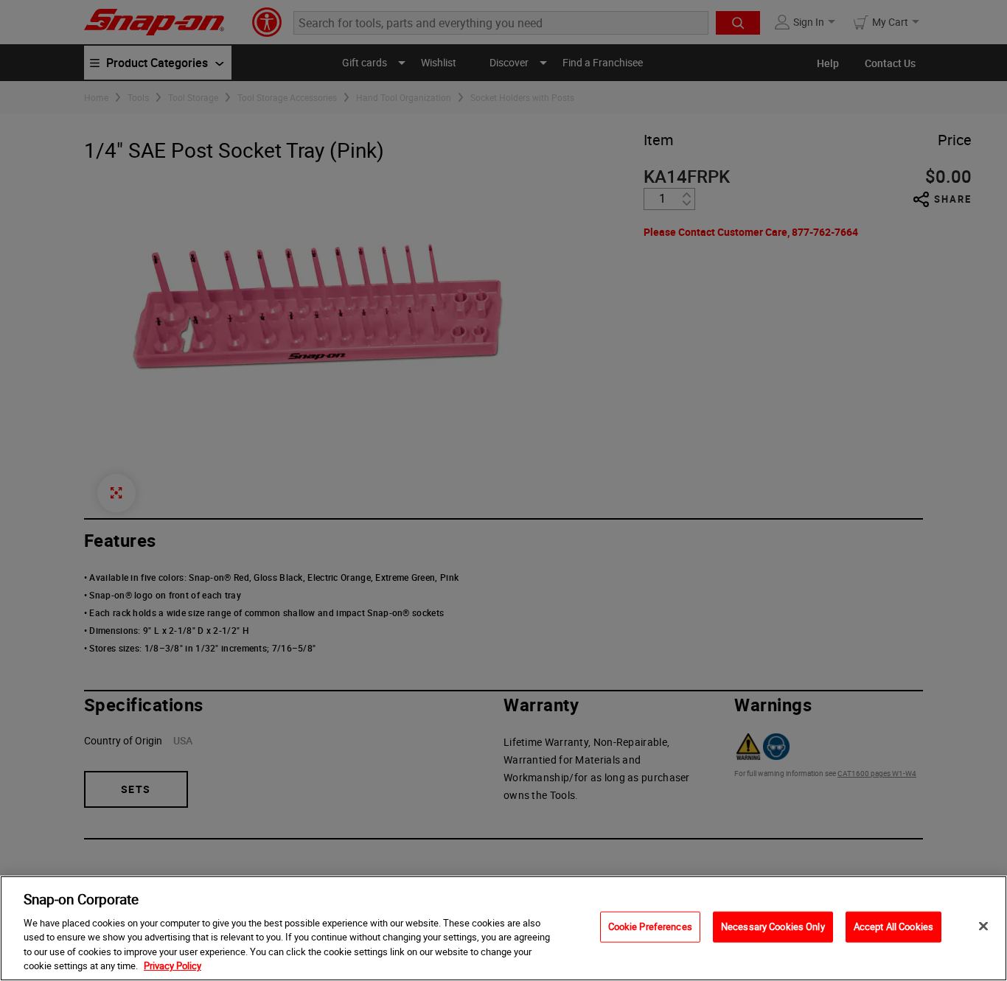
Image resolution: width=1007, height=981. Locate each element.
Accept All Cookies (893, 926)
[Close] (983, 926)
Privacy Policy (172, 965)
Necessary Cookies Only (773, 926)
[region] (503, 928)
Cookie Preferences (650, 926)
